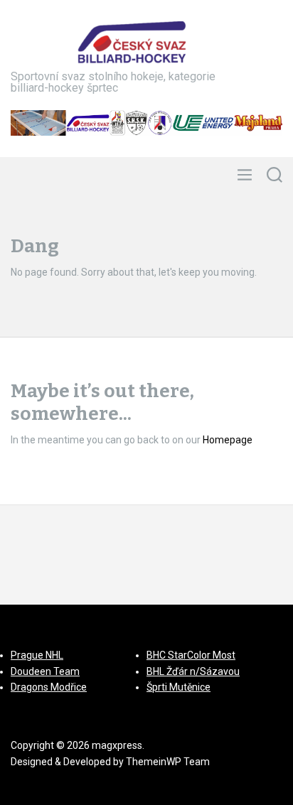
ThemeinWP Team (168, 761)
